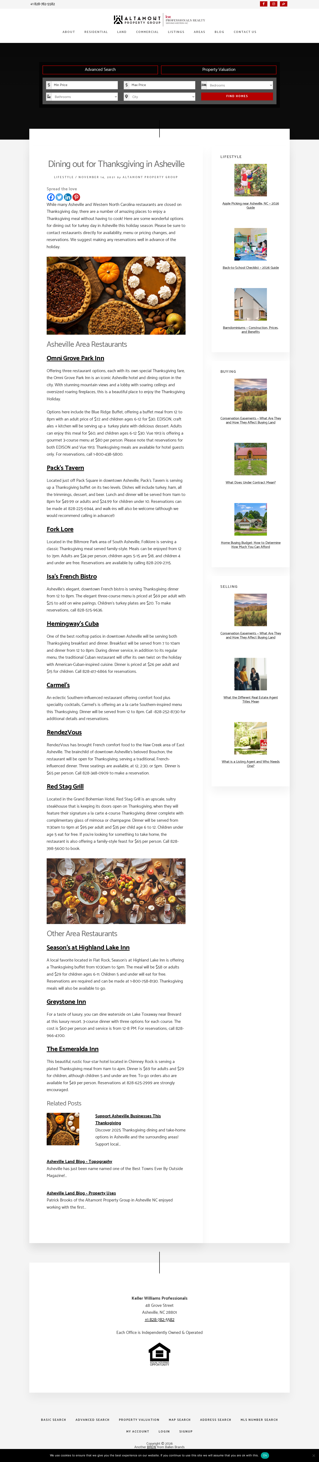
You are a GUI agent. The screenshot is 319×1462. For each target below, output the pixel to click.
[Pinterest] (76, 197)
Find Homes (237, 96)
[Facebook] (51, 197)
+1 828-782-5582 (42, 4)
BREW (151, 1447)
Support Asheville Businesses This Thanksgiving (128, 1120)
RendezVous (64, 732)
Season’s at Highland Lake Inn (88, 947)
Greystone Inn (66, 1002)
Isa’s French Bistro (72, 576)
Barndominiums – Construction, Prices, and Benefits (250, 330)
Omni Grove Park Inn (75, 358)
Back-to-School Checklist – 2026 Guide (251, 268)
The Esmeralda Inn (73, 1049)
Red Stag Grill (65, 786)
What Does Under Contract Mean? (251, 483)
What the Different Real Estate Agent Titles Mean (251, 700)
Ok (265, 1455)
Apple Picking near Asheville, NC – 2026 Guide (250, 206)
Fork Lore (60, 529)
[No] (313, 1455)
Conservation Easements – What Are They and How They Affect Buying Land (250, 420)
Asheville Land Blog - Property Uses (81, 1193)
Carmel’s (58, 685)
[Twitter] (59, 197)
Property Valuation (218, 69)
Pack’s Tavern (65, 468)
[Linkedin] (68, 197)
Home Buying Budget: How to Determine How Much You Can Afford (251, 545)
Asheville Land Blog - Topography (79, 1161)
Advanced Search (100, 69)
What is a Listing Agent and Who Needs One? (251, 764)
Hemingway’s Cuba (73, 624)
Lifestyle (64, 177)
